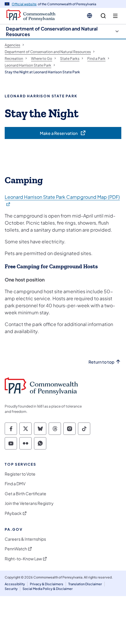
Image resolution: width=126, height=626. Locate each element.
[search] (103, 16)
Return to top (101, 361)
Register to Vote (20, 473)
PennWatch (16, 548)
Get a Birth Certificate (25, 493)
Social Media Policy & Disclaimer (48, 589)
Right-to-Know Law (23, 558)
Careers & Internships (25, 539)
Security (11, 589)
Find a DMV (15, 483)
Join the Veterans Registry (29, 503)
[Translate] (89, 15)
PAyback (13, 513)
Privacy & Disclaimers (46, 584)
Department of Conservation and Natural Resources (52, 31)
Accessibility (15, 584)
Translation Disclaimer (85, 584)
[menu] (115, 16)
